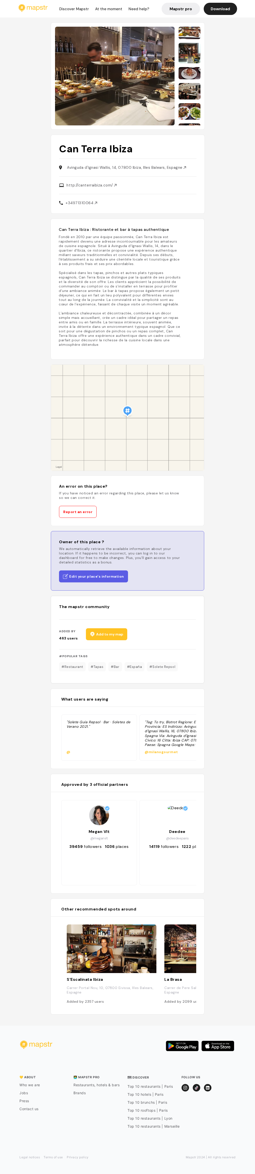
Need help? (138, 8)
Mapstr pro (181, 8)
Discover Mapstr (74, 8)
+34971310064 (80, 202)
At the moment (108, 8)
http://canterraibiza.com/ (90, 185)
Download (220, 8)
